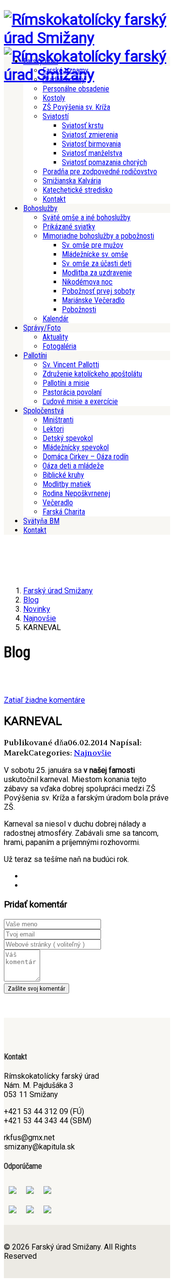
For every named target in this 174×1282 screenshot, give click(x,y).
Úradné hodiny (64, 79)
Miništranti (58, 419)
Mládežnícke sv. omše (95, 254)
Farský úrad (40, 61)
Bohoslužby (40, 208)
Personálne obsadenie (76, 88)
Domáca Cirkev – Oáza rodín (86, 456)
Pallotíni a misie (66, 383)
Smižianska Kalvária (72, 180)
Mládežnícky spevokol (76, 447)
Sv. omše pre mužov (92, 245)
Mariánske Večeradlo (93, 300)
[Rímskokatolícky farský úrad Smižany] (87, 38)
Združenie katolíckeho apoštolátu (92, 373)
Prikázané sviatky (69, 226)
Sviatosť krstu (82, 125)
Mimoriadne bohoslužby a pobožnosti (98, 236)
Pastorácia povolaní (72, 392)
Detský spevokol (68, 438)
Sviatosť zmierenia (90, 134)
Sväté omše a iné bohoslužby (86, 217)
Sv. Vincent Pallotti (71, 364)
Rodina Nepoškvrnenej (76, 493)
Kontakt (54, 199)
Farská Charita (64, 511)
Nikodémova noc (87, 282)
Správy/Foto (42, 327)
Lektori (53, 429)
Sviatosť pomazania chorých (104, 162)
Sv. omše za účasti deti (96, 263)
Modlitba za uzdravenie (97, 272)
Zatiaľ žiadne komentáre (44, 700)
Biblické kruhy (63, 475)
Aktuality (55, 337)
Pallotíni (35, 355)
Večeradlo (58, 502)
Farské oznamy (65, 70)
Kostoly (54, 98)
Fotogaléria (59, 346)
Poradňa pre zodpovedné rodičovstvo (100, 171)
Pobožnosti (79, 309)
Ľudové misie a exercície (80, 401)
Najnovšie (92, 753)
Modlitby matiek (67, 484)
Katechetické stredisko (78, 190)
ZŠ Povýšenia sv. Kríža (76, 107)
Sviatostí (56, 116)
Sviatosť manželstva (92, 153)
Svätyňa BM (41, 521)
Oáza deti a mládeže (73, 465)
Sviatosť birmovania (91, 144)
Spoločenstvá (43, 410)
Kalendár (56, 318)
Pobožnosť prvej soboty (98, 291)
